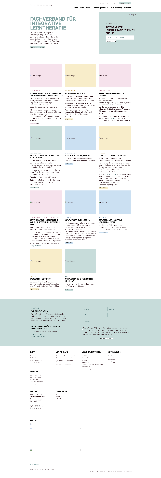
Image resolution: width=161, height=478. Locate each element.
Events (75, 8)
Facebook (59, 395)
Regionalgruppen (35, 384)
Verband (127, 8)
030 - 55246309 (39, 334)
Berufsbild (84, 356)
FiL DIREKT (85, 358)
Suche (102, 3)
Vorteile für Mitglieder (36, 377)
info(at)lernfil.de (39, 336)
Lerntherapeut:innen (100, 8)
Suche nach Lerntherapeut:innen (65, 358)
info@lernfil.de (112, 118)
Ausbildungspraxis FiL (114, 362)
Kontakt (108, 3)
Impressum (129, 472)
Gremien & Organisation (36, 381)
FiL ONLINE (33, 358)
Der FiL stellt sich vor (36, 375)
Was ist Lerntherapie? (38, 47)
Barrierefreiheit (120, 472)
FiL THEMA (85, 360)
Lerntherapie (85, 8)
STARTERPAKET (86, 362)
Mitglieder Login (125, 3)
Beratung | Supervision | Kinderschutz (92, 364)
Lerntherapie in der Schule (63, 364)
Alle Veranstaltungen (36, 356)
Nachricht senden (106, 338)
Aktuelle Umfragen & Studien (90, 369)
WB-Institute (111, 356)
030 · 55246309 (36, 405)
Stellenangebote (86, 366)
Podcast (115, 3)
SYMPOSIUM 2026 (35, 362)
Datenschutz (112, 472)
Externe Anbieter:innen (36, 360)
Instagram (59, 396)
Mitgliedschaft (34, 379)
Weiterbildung (116, 8)
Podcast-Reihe (111, 174)
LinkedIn (58, 398)
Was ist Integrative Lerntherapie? (65, 356)
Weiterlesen (35, 123)
